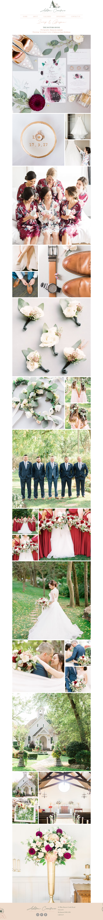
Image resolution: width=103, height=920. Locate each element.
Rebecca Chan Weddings (62, 32)
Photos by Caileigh (56, 30)
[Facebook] (45, 914)
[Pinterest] (41, 914)
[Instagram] (37, 914)
